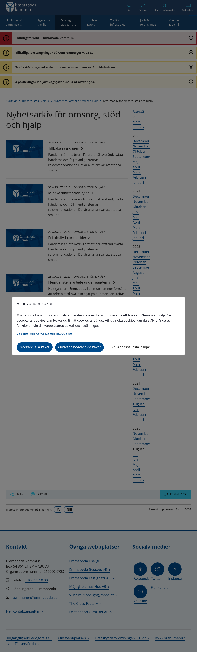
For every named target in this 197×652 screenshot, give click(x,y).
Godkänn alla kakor (34, 347)
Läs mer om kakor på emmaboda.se (44, 333)
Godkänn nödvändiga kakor (79, 347)
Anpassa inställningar (133, 347)
